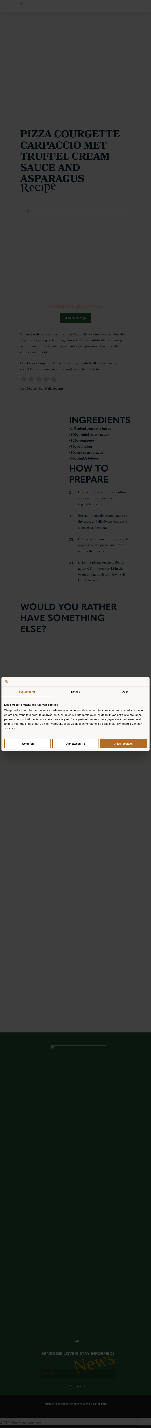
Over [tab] (125, 691)
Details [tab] (75, 691)
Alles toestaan (123, 743)
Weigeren (28, 743)
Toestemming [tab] (26, 691)
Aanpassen (73, 743)
